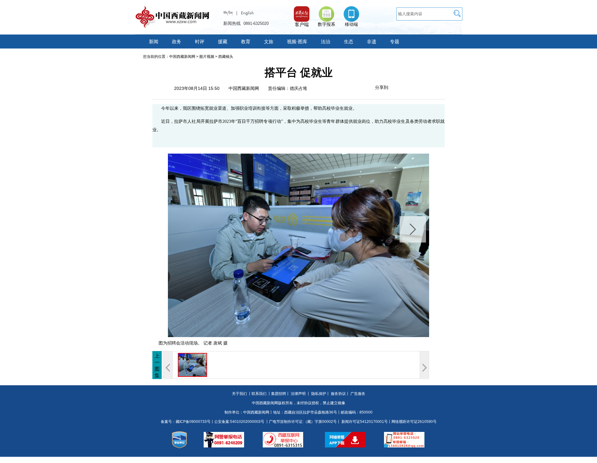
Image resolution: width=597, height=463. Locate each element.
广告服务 (357, 393)
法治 (325, 41)
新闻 (153, 41)
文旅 (268, 41)
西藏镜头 (225, 56)
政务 (176, 41)
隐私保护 (318, 393)
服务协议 (338, 393)
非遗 (371, 41)
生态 (348, 41)
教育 (245, 41)
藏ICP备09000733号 (193, 421)
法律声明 (298, 393)
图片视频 (206, 56)
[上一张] (225, 245)
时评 (199, 41)
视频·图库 (297, 41)
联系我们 (259, 393)
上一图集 (157, 365)
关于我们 (239, 393)
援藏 (222, 41)
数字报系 (326, 24)
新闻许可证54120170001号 (364, 421)
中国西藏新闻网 (182, 56)
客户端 (301, 11)
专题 (394, 41)
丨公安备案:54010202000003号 (237, 421)
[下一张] (371, 245)
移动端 (351, 24)
